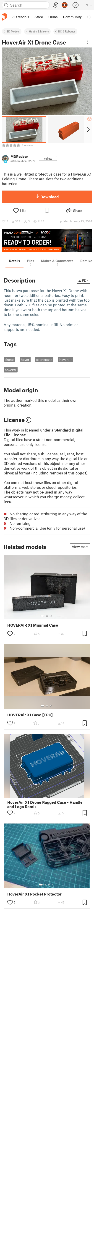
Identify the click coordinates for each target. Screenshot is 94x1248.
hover (25, 359)
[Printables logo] (4, 17)
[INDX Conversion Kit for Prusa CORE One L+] (47, 240)
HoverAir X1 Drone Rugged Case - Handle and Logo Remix (45, 804)
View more (80, 547)
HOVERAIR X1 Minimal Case (32, 625)
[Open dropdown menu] (87, 42)
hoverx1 (10, 370)
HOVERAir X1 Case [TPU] (30, 715)
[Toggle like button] (10, 633)
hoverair (65, 359)
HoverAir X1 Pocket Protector (34, 894)
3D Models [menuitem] (20, 17)
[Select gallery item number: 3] (51, 616)
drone (9, 359)
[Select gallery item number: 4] (53, 885)
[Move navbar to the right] (89, 17)
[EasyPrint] (55, 5)
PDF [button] (85, 280)
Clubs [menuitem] (52, 17)
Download (49, 196)
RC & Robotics (67, 31)
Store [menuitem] (38, 17)
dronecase (44, 359)
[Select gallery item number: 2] (47, 616)
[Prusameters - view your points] (65, 5)
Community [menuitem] (72, 17)
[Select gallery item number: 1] (42, 616)
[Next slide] (88, 129)
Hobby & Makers (39, 31)
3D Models (13, 31)
